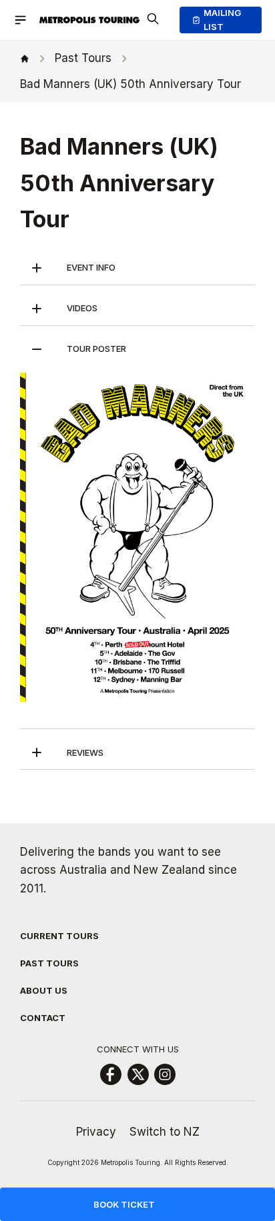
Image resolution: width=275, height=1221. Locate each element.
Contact (42, 1017)
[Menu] (26, 20)
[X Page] (138, 1074)
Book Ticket (124, 1204)
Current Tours (59, 935)
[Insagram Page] (165, 1074)
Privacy (96, 1131)
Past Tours (49, 963)
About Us (43, 990)
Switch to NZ (164, 1131)
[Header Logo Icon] (89, 20)
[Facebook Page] (110, 1074)
